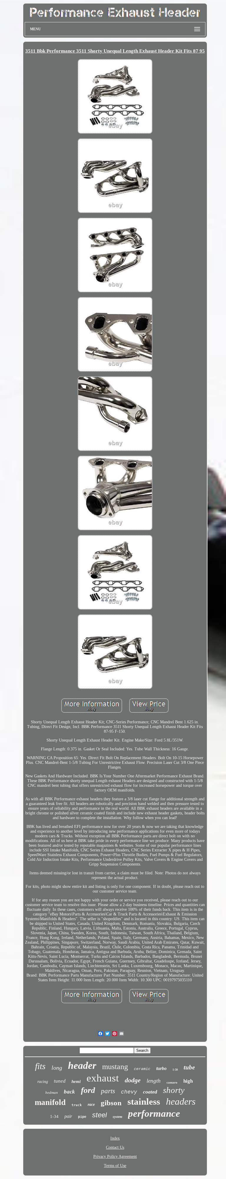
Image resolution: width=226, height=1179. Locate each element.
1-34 (54, 1116)
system (117, 1117)
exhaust (103, 1078)
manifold (50, 1102)
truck (77, 1105)
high (188, 1081)
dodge (133, 1080)
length (154, 1081)
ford (88, 1090)
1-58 (175, 1069)
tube (189, 1067)
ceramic (142, 1069)
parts (108, 1091)
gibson (111, 1103)
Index (115, 1138)
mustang (115, 1066)
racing (42, 1081)
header (82, 1065)
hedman (51, 1092)
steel (99, 1115)
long (56, 1067)
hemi (76, 1081)
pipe (82, 1117)
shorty (174, 1090)
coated (150, 1092)
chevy (129, 1092)
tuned (60, 1081)
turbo (161, 1068)
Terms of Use (115, 1165)
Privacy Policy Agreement (115, 1156)
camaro (172, 1082)
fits (40, 1066)
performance (154, 1113)
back (69, 1092)
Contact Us (115, 1147)
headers (180, 1101)
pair (68, 1116)
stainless (143, 1101)
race (91, 1104)
